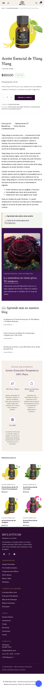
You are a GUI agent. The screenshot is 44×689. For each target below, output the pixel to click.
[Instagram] (9, 554)
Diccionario (6, 606)
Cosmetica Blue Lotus (9, 592)
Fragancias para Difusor (10, 571)
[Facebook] (4, 554)
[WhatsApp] (14, 554)
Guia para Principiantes (10, 596)
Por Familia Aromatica (9, 568)
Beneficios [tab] (6, 126)
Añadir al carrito (25, 97)
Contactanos (6, 620)
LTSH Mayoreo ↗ (8, 657)
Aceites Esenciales (12, 8)
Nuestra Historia (7, 617)
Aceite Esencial (35, 107)
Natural (18, 109)
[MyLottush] (22, 3)
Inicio (3, 8)
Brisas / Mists (6, 578)
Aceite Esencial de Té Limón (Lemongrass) (10, 488)
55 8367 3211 (6, 647)
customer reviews (7, 69)
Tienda (4, 624)
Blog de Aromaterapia (9, 599)
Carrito (4, 635)
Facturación (6, 631)
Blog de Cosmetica (8, 603)
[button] (17, 466)
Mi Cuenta (5, 627)
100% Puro (26, 107)
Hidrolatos (5, 582)
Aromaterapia (11, 109)
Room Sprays (6, 575)
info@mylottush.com (9, 650)
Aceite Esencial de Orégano (9, 521)
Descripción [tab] (6, 123)
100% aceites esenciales (15, 107)
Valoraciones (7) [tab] (21, 123)
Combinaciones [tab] (8, 129)
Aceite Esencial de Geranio (30, 521)
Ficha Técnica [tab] (19, 126)
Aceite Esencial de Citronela (30, 488)
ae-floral (4, 109)
